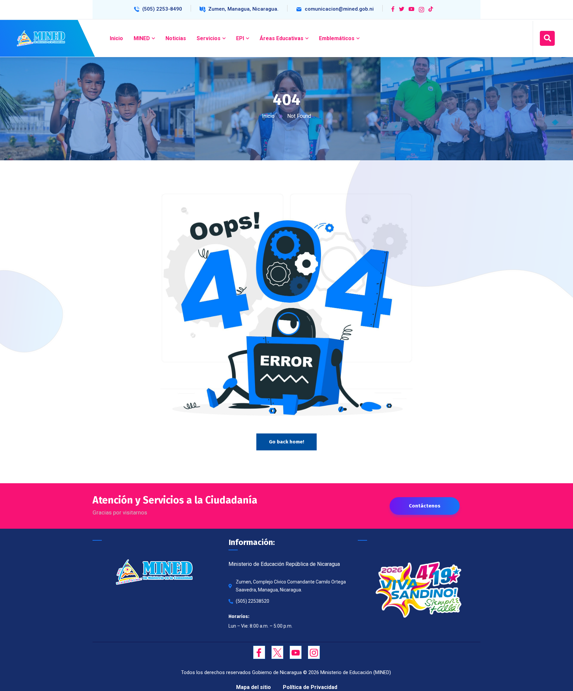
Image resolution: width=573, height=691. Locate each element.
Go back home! (286, 442)
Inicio (268, 116)
